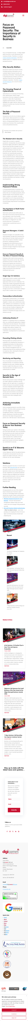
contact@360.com (10, 884)
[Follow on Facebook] (16, 9)
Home (5, 917)
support (6, 930)
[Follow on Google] (26, 9)
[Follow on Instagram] (19, 9)
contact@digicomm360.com (9, 1)
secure (6, 932)
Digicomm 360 (13, 467)
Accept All (14, 1010)
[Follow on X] (21, 9)
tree (5, 934)
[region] (14, 1008)
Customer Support (8, 7)
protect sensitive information (10, 57)
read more (6, 665)
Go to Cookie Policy (10, 1006)
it (5, 928)
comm (6, 927)
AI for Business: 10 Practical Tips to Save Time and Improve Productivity (13, 647)
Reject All (14, 1018)
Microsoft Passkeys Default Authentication (14, 508)
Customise (14, 1014)
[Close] (26, 996)
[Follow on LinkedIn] (23, 9)
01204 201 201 (6, 4)
